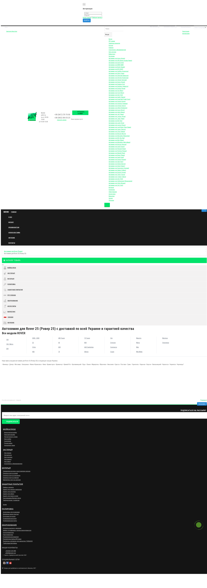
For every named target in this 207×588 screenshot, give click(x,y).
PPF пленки (112, 41)
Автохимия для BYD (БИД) (116, 69)
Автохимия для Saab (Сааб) (116, 157)
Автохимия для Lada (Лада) (116, 123)
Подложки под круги (9, 516)
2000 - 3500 (35, 338)
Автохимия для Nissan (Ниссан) (117, 144)
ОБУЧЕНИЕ (11, 238)
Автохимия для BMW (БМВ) (116, 65)
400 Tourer (61, 338)
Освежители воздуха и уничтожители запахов (16, 471)
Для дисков (7, 453)
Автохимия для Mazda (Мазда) (117, 133)
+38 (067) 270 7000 (10, 551)
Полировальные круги (9, 518)
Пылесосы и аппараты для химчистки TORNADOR (18, 541)
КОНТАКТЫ (11, 243)
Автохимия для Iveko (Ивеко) (117, 112)
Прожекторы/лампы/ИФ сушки (12, 539)
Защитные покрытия (114, 43)
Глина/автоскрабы (9, 434)
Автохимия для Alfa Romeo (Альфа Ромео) (120, 60)
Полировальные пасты (10, 521)
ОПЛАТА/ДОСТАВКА (14, 232)
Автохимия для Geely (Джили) (117, 97)
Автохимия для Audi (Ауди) (116, 62)
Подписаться (12, 421)
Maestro (138, 338)
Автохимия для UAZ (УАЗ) (116, 179)
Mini (137, 347)
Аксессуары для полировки (11, 512)
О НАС (10, 217)
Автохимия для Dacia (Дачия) (117, 82)
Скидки (111, 198)
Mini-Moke (139, 352)
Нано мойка (7, 439)
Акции (5, 504)
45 (59, 343)
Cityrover (113, 343)
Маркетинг (112, 196)
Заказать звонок (61, 120)
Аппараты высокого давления (12, 528)
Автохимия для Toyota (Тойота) (117, 177)
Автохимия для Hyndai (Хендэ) (117, 106)
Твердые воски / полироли (11, 500)
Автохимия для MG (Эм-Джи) (117, 138)
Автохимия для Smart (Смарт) (117, 166)
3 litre (34, 347)
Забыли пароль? (97, 17)
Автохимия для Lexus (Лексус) (117, 129)
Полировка (112, 189)
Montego (165, 338)
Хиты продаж (112, 52)
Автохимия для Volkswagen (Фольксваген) (120, 181)
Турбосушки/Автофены (10, 543)
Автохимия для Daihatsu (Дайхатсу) (118, 86)
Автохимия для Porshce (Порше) (118, 151)
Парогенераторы (8, 534)
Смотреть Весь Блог (11, 31)
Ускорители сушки (9, 445)
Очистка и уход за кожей (10, 473)
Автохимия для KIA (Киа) (115, 121)
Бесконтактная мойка (10, 432)
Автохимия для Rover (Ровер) (117, 155)
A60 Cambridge (89, 347)
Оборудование (113, 192)
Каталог (111, 45)
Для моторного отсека (10, 437)
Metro (138, 343)
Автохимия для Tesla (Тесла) (117, 174)
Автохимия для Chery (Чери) (116, 73)
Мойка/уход (112, 54)
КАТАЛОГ (11, 222)
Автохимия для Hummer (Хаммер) (118, 103)
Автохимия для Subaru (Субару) (117, 170)
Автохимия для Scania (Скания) (117, 159)
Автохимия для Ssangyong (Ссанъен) (119, 168)
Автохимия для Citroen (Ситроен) (118, 80)
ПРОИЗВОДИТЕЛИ (13, 227)
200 (7, 349)
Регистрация (87, 17)
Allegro (86, 352)
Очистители (7, 441)
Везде (110, 39)
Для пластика (8, 457)
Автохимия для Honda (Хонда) (117, 101)
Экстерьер (112, 56)
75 (59, 352)
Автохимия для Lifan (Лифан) (117, 131)
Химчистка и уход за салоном (12, 480)
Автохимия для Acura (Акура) (117, 58)
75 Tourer (87, 338)
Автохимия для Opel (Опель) (117, 146)
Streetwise (165, 343)
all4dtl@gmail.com (10, 553)
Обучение (111, 200)
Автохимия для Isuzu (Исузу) (117, 110)
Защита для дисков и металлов (12, 489)
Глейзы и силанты (8, 487)
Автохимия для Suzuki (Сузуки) (117, 172)
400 (33, 352)
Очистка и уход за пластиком (11, 475)
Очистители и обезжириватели (117, 50)
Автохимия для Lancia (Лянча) (117, 125)
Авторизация (186, 33)
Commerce (113, 347)
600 (59, 347)
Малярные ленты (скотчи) (11, 514)
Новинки (111, 47)
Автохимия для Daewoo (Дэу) (117, 84)
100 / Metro (9, 344)
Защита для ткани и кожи (10, 496)
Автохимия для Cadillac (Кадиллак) (119, 71)
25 (33, 343)
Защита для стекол (8, 494)
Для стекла (7, 461)
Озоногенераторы (8, 532)
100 (7, 340)
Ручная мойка (8, 443)
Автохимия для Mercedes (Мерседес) (119, 136)
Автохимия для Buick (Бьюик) (117, 67)
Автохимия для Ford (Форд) (116, 93)
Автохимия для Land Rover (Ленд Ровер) (120, 127)
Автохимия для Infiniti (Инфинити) (118, 108)
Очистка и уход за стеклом (11, 477)
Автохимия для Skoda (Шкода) (117, 164)
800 (85, 343)
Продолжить (201, 404)
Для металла (8, 455)
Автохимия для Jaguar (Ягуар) (117, 116)
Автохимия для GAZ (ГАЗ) (116, 95)
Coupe (112, 352)
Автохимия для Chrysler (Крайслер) (119, 78)
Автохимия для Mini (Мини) (116, 140)
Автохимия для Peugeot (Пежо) (117, 149)
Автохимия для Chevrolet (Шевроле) (119, 75)
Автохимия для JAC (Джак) (116, 114)
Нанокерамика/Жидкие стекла (12, 498)
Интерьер (111, 187)
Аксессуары (112, 194)
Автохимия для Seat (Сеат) (116, 161)
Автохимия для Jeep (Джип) (116, 118)
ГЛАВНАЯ (13, 212)
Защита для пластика (9, 491)
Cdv (111, 338)
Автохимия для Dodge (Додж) (117, 88)
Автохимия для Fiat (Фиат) (116, 90)
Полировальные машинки (11, 537)
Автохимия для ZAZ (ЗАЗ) (116, 185)
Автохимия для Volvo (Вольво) (117, 183)
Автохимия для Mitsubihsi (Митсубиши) (119, 142)
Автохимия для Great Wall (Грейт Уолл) (119, 99)
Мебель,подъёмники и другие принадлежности (17, 530)
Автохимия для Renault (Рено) (117, 153)
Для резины (7, 459)
